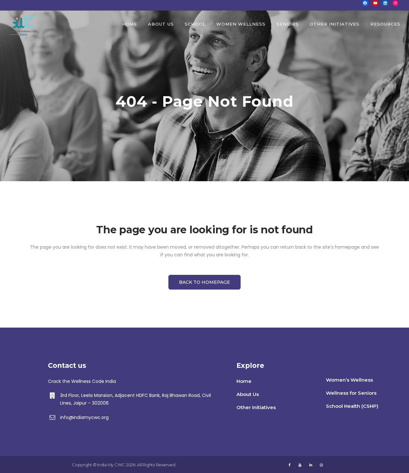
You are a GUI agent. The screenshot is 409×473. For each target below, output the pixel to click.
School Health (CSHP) (352, 406)
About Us (247, 394)
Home (243, 381)
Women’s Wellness (349, 380)
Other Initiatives (256, 407)
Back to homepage (204, 282)
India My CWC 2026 (116, 464)
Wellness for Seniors (351, 393)
